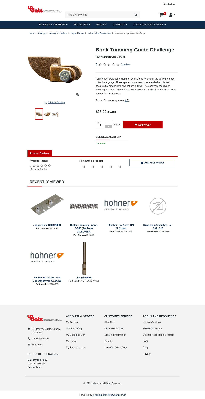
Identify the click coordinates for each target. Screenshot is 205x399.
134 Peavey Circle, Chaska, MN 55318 (46, 331)
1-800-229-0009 (40, 338)
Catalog (41, 33)
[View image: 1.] (39, 114)
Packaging (81, 24)
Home (31, 33)
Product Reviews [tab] (39, 153)
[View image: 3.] (55, 114)
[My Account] (172, 14)
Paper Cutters (77, 33)
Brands (101, 24)
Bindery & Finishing (52, 24)
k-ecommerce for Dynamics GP (109, 395)
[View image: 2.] (47, 114)
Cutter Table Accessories (99, 33)
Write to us (37, 344)
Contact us (169, 4)
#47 (127, 100)
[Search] (136, 15)
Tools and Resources (148, 24)
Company (119, 24)
